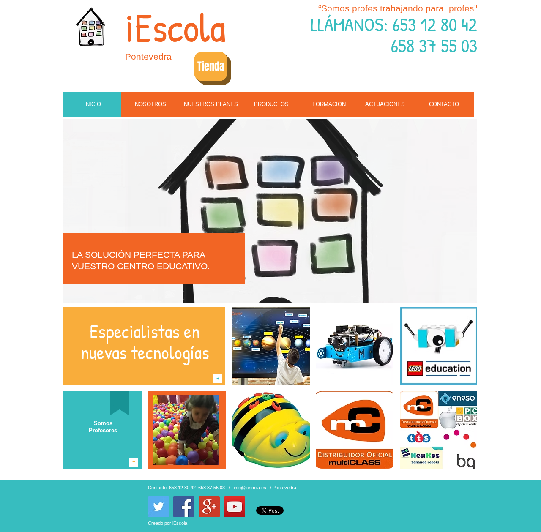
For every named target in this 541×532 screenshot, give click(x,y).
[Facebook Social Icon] (183, 506)
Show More (355, 475)
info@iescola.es (250, 487)
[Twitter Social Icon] (158, 506)
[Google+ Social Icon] (209, 506)
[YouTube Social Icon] (234, 506)
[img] (271, 346)
